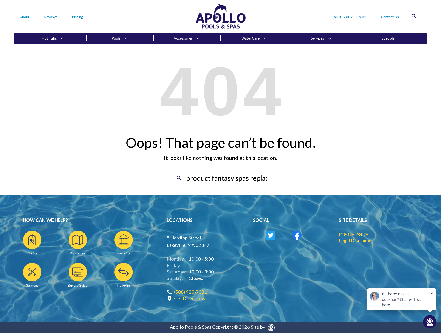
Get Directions (189, 298)
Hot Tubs (49, 38)
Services (317, 38)
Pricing (77, 16)
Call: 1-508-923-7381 (348, 16)
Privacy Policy (353, 234)
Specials (388, 38)
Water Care (250, 38)
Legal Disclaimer (356, 240)
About (24, 16)
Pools (116, 38)
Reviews (50, 16)
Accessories (183, 38)
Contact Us (390, 16)
